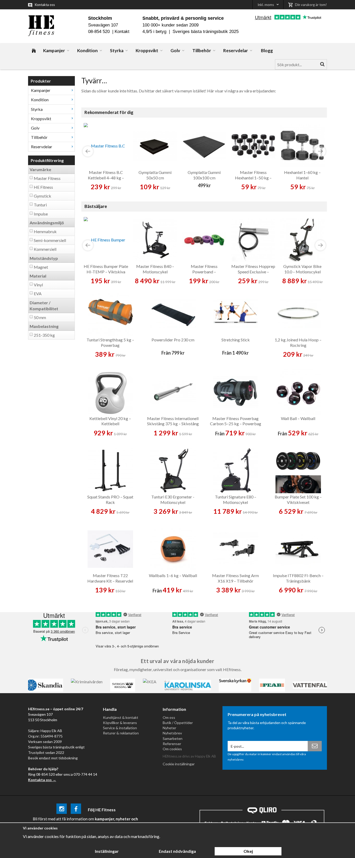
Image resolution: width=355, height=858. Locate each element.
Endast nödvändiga (177, 851)
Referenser (172, 743)
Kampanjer (54, 50)
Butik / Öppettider (178, 722)
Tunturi (40, 204)
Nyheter (169, 728)
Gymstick (42, 195)
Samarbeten (172, 738)
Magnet (41, 267)
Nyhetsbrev (172, 733)
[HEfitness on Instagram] (61, 809)
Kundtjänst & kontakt (120, 717)
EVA (38, 293)
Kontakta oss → (42, 780)
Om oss (169, 717)
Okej (248, 851)
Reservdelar (235, 50)
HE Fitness (43, 187)
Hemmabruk (45, 231)
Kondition (87, 50)
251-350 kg (44, 335)
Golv (175, 50)
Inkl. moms (266, 5)
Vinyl (38, 284)
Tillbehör (201, 50)
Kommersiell (45, 249)
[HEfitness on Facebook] (76, 809)
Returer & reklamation (121, 733)
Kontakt (122, 31)
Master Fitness (47, 178)
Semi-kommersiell (50, 240)
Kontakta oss (45, 5)
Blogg (267, 50)
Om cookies (172, 749)
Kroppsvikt (147, 50)
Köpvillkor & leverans (120, 722)
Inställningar (107, 851)
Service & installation (120, 728)
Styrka (116, 50)
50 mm (40, 317)
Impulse (41, 213)
